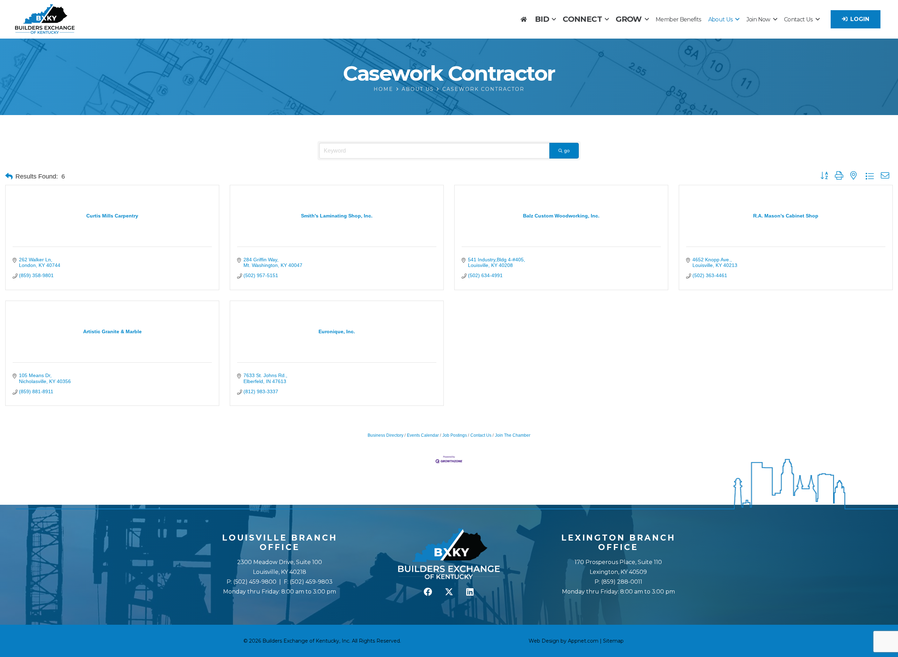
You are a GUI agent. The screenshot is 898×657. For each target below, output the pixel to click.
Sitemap (613, 641)
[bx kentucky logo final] (45, 19)
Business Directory (385, 435)
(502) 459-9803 (311, 581)
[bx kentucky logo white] (449, 554)
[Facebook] (427, 591)
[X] (449, 591)
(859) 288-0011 (621, 581)
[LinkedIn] (470, 591)
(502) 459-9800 (254, 581)
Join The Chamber (512, 435)
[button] (554, 19)
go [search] (567, 150)
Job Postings (454, 435)
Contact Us (480, 435)
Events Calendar (423, 435)
